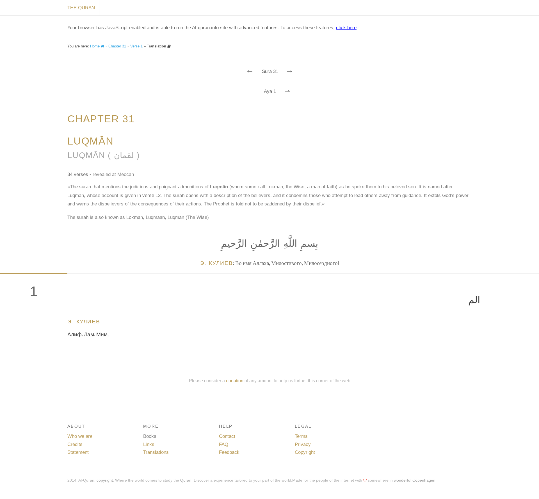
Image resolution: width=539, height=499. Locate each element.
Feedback (229, 452)
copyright (105, 480)
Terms (301, 436)
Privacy (303, 444)
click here (346, 27)
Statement (78, 452)
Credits (75, 444)
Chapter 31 (117, 46)
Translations (156, 452)
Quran (185, 480)
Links (148, 444)
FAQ (223, 444)
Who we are (79, 436)
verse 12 (151, 195)
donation (234, 380)
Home (95, 46)
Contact (227, 436)
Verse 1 (136, 46)
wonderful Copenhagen (414, 480)
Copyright (305, 452)
